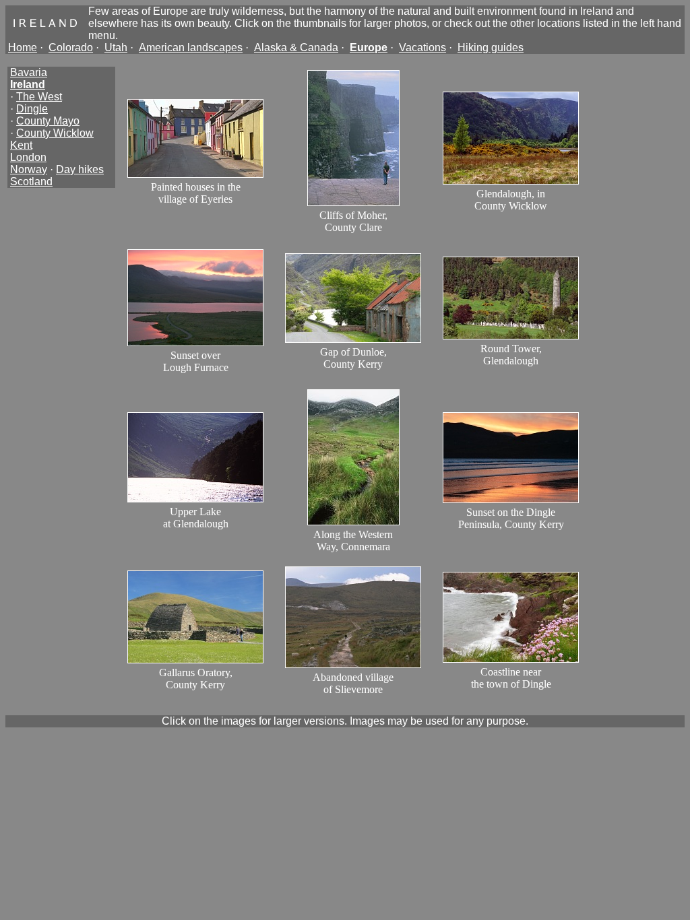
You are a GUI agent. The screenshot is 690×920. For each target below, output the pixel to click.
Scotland (31, 181)
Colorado (71, 47)
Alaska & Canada (296, 47)
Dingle (32, 108)
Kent (21, 145)
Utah (115, 47)
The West (39, 96)
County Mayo (48, 121)
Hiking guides (491, 47)
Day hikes (80, 169)
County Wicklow (55, 133)
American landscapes (191, 47)
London (28, 157)
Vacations (422, 47)
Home (22, 47)
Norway (28, 169)
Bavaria (28, 72)
